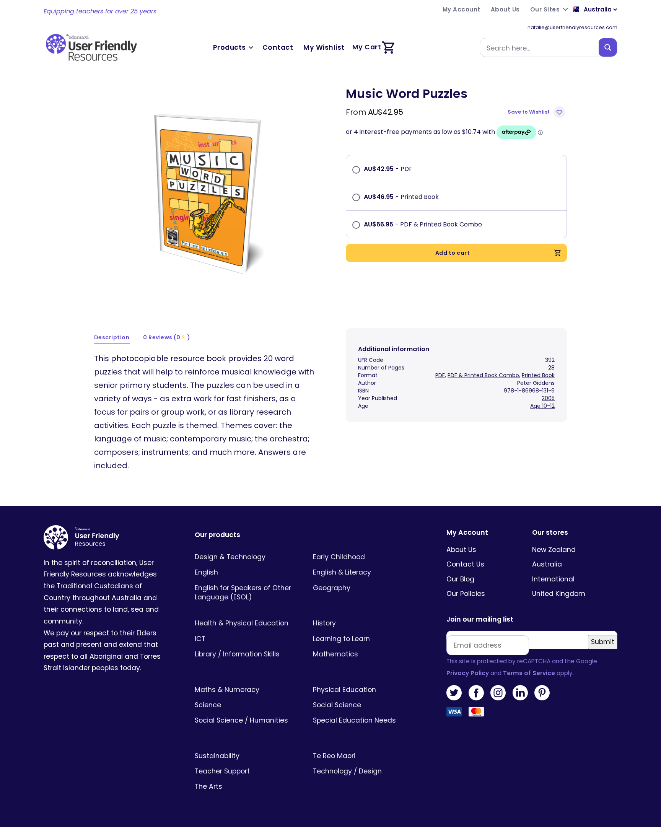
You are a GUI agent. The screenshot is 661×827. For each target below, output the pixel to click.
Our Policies (465, 593)
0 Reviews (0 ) (166, 337)
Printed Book (538, 375)
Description (112, 337)
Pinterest (542, 692)
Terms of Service (529, 673)
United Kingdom (558, 593)
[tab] (112, 338)
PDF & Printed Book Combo (483, 375)
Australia (547, 564)
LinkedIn (520, 692)
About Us (461, 549)
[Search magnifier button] (608, 47)
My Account (467, 532)
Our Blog (460, 579)
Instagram (498, 692)
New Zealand (554, 549)
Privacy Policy (467, 673)
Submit (602, 641)
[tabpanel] (205, 191)
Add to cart (452, 253)
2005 (548, 398)
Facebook (476, 692)
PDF (440, 375)
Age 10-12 (542, 406)
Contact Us (465, 564)
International (553, 579)
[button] (537, 112)
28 (551, 367)
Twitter (454, 692)
